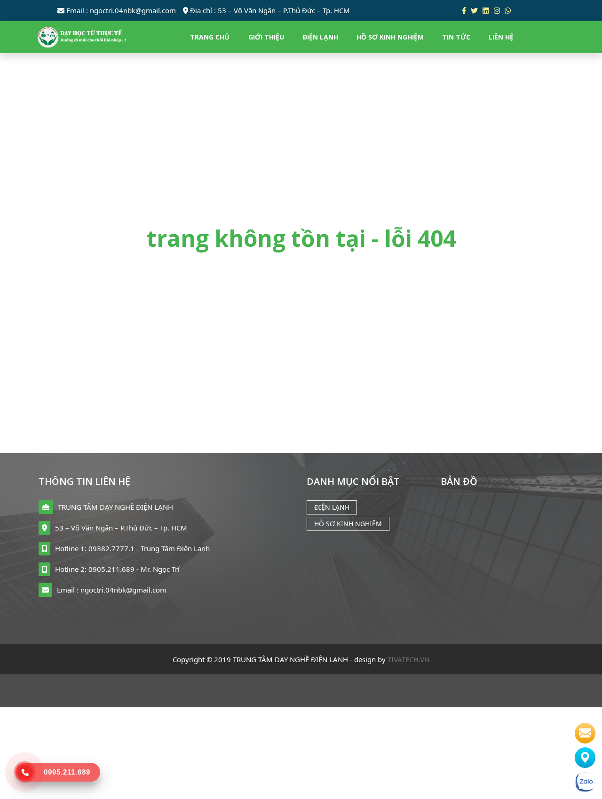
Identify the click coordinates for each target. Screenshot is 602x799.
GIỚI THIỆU (266, 36)
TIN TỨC (456, 36)
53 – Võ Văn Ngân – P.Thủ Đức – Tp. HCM (270, 10)
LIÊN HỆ (501, 36)
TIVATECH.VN (408, 659)
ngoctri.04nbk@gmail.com (121, 10)
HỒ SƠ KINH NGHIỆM (390, 36)
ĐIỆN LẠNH (331, 507)
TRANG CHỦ (210, 36)
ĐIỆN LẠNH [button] (320, 36)
